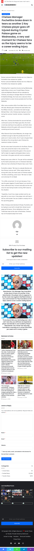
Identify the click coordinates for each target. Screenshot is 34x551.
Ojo (4, 50)
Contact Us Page (8, 536)
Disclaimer (16, 536)
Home (4, 10)
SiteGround (25, 533)
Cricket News (5, 470)
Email (3, 439)
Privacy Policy (17, 539)
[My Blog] (10, 5)
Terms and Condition (25, 536)
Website (3, 445)
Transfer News (6, 476)
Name (3, 432)
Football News (10, 10)
